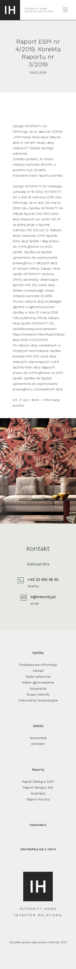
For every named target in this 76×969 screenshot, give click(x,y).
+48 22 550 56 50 (42, 579)
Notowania (38, 738)
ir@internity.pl (43, 597)
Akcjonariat (38, 689)
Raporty (38, 770)
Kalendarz (38, 825)
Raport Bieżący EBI (38, 787)
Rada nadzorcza (38, 676)
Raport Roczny (38, 799)
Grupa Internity (38, 694)
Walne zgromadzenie (38, 682)
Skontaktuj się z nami (38, 849)
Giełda (38, 726)
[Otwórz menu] (65, 10)
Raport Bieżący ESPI (38, 782)
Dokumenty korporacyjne (38, 700)
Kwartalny (38, 793)
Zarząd (38, 671)
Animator (38, 744)
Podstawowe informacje (38, 665)
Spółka (38, 653)
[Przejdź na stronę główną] (10, 10)
